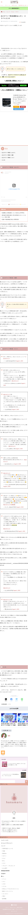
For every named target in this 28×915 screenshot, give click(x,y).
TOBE (3, 851)
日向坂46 (3, 873)
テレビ (3, 858)
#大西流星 (12, 504)
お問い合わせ (14, 5)
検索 (26, 781)
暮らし (2, 876)
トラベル (4, 886)
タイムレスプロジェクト (7, 843)
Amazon (16, 106)
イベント (4, 879)
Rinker (18, 104)
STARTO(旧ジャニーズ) (7, 848)
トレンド (3, 845)
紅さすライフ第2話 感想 (7, 155)
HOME (15, 905)
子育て (3, 896)
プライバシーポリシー (20, 909)
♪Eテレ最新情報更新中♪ (14, 8)
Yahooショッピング (18, 109)
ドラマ (9, 704)
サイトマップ (14, 911)
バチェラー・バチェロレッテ (8, 865)
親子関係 (4, 898)
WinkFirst (4, 853)
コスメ (3, 881)
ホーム (2, 5)
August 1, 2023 (19, 361)
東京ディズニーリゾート (7, 891)
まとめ (3, 160)
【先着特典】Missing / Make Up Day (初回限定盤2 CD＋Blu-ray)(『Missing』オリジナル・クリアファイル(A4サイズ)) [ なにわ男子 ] (20, 99)
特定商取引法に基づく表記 (8, 909)
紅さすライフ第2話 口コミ (8, 157)
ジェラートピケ (4, 840)
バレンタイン (5, 893)
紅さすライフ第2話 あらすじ (8, 152)
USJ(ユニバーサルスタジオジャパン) (10, 888)
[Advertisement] (11, 36)
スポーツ (4, 855)
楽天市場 (23, 106)
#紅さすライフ (15, 380)
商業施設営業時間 (5, 870)
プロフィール (7, 5)
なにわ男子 (4, 868)
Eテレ (3, 860)
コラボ (3, 883)
